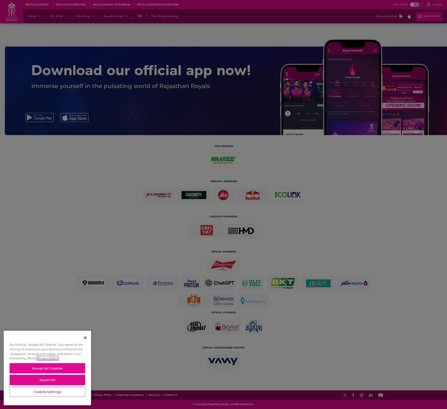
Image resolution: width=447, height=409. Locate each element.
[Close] (85, 338)
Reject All (47, 380)
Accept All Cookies (47, 368)
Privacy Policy (47, 358)
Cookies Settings (47, 392)
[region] (47, 368)
